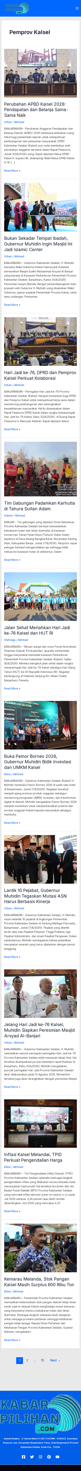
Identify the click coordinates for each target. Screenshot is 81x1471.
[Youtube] (57, 1457)
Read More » (12, 170)
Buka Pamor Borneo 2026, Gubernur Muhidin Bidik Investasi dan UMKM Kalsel (37, 762)
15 (42, 1360)
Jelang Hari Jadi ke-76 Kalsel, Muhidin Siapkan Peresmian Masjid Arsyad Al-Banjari (39, 1030)
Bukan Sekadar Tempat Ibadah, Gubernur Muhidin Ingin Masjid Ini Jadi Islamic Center (38, 244)
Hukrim (8, 515)
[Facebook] (23, 1457)
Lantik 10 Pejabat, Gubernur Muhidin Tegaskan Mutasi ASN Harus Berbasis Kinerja (35, 896)
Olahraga (9, 639)
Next (55, 1360)
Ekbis (7, 774)
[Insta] (40, 1457)
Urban (8, 122)
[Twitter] (32, 1457)
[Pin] (49, 1457)
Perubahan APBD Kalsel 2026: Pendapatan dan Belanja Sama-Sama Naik (36, 110)
